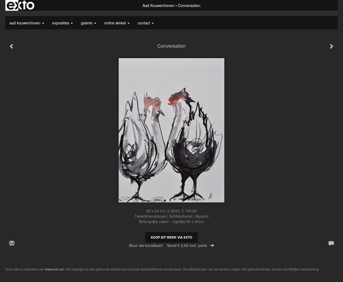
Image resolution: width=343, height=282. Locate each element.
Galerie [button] (87, 22)
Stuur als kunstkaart (168, 245)
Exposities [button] (61, 22)
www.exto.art (54, 269)
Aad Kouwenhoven (158, 5)
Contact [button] (144, 22)
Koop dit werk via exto (171, 237)
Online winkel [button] (115, 22)
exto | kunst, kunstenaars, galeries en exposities (20, 5)
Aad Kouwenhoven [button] (25, 22)
